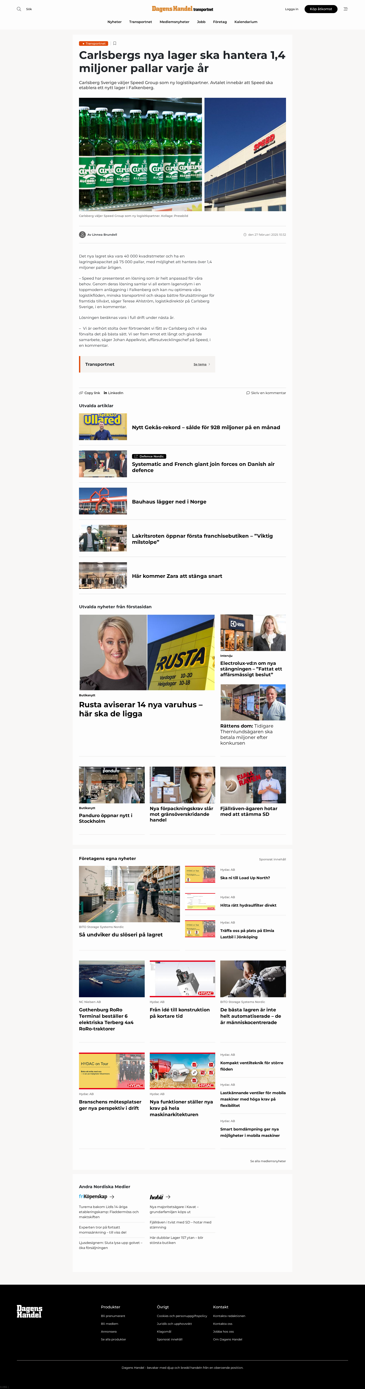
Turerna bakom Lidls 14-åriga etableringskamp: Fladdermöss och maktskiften (109, 1212)
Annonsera (109, 1331)
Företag (220, 22)
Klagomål (164, 1331)
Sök (29, 9)
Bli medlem (109, 1324)
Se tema (200, 364)
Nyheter (115, 22)
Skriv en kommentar (268, 393)
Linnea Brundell (104, 235)
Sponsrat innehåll (169, 1339)
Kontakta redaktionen (229, 1316)
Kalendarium (245, 22)
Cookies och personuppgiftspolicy (182, 1316)
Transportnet (140, 22)
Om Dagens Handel (227, 1339)
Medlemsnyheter (174, 22)
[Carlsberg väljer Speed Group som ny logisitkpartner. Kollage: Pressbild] (182, 154)
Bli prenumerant (113, 1316)
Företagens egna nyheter (107, 858)
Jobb (201, 22)
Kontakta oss (222, 1324)
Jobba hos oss (223, 1331)
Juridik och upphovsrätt (174, 1324)
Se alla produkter (113, 1339)
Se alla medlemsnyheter (268, 1161)
